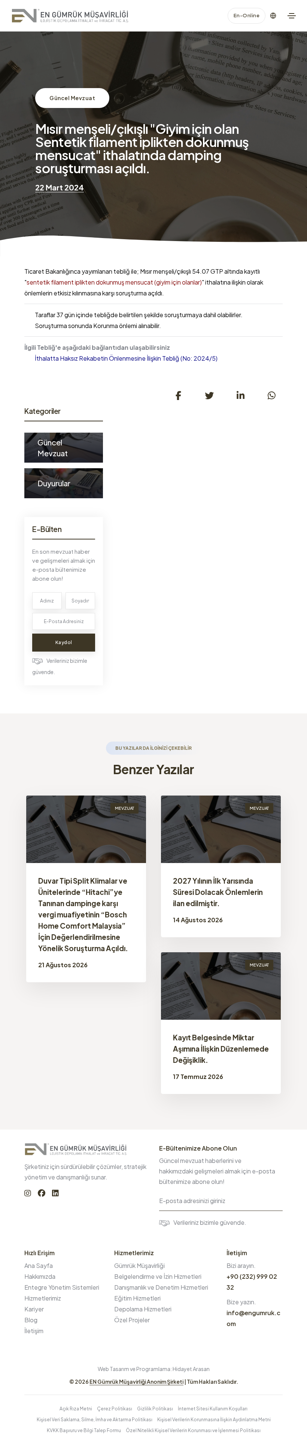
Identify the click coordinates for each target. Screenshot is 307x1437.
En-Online (247, 15)
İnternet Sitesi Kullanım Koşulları (212, 1409)
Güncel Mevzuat (72, 97)
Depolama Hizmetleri (142, 1309)
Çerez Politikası (114, 1409)
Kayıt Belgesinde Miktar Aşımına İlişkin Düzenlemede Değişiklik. (221, 1048)
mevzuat (124, 808)
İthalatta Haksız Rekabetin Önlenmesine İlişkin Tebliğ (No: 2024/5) (126, 358)
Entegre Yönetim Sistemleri (61, 1287)
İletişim (33, 1331)
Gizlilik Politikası (155, 1409)
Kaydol (63, 642)
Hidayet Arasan (191, 1368)
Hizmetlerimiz (42, 1298)
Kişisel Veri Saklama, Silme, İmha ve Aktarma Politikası (94, 1419)
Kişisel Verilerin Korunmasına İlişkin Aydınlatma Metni (214, 1419)
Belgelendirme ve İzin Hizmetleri (157, 1276)
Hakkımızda (39, 1276)
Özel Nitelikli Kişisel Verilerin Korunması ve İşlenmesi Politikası (193, 1430)
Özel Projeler (132, 1320)
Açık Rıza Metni (76, 1409)
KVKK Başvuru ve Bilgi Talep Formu (84, 1430)
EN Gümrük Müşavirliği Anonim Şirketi (136, 1381)
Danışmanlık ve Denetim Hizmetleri (161, 1287)
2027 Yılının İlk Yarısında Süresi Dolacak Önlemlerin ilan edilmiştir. (218, 892)
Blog (30, 1320)
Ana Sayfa (38, 1265)
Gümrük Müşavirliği (139, 1265)
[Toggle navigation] (292, 15)
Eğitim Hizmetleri (137, 1298)
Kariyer (34, 1309)
